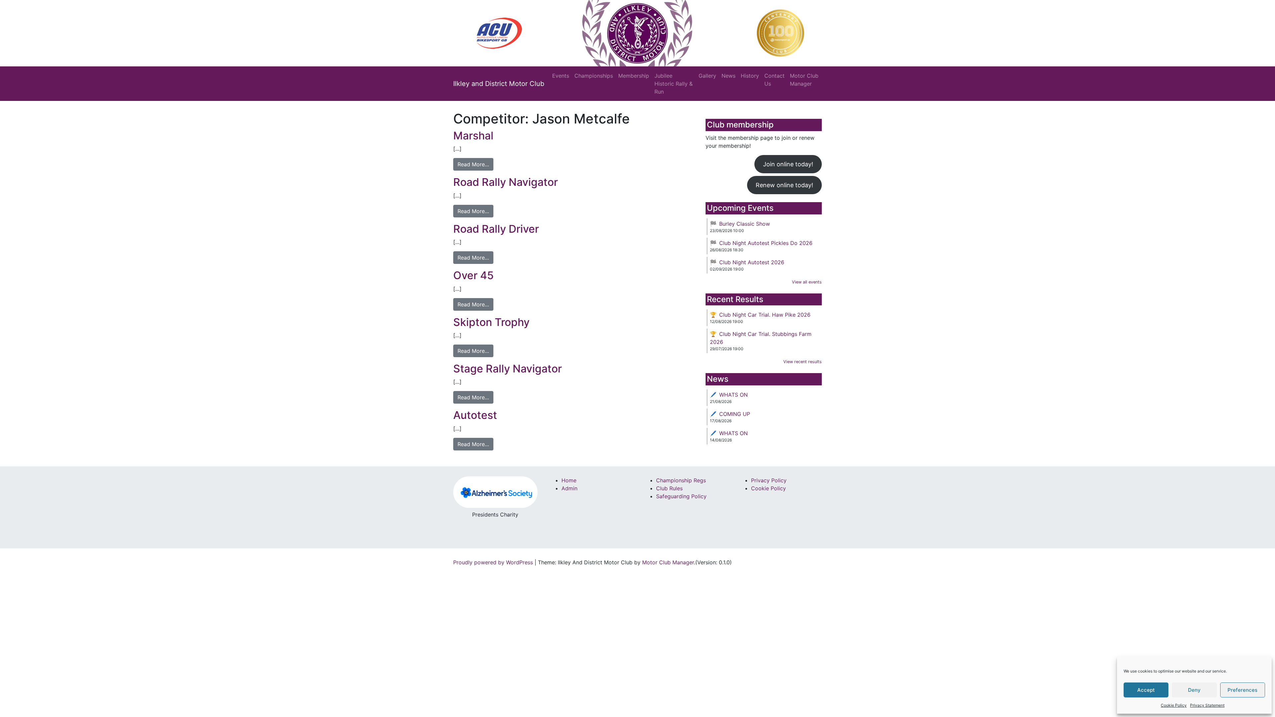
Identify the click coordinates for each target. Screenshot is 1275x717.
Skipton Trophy (491, 322)
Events (560, 75)
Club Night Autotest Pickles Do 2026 (765, 243)
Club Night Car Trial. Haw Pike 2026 (764, 314)
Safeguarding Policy (681, 496)
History (750, 75)
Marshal (473, 135)
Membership (633, 75)
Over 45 (473, 275)
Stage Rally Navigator (507, 368)
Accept (1146, 690)
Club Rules (669, 488)
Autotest (475, 415)
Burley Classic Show (744, 223)
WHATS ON (733, 394)
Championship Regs (681, 480)
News (728, 75)
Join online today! (788, 164)
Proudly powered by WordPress (493, 562)
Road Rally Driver (496, 228)
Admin (569, 488)
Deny (1194, 690)
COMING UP (734, 414)
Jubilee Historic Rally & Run (673, 83)
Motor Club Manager (804, 79)
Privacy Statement (1207, 705)
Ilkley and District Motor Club (498, 84)
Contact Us (774, 79)
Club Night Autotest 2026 (751, 262)
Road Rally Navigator (505, 182)
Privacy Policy (769, 480)
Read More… (473, 164)
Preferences (1242, 690)
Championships (593, 75)
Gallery (707, 75)
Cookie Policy (1174, 705)
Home (568, 480)
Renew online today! (784, 185)
